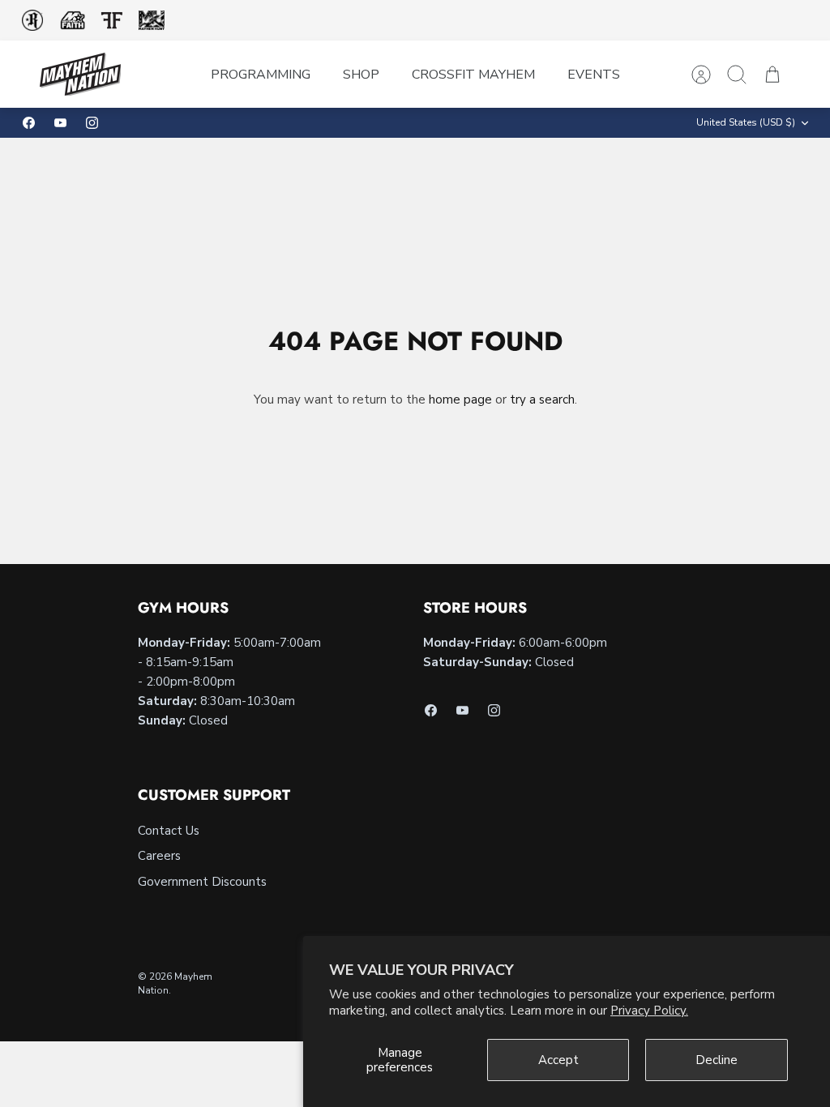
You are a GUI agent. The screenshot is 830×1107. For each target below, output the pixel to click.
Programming (260, 74)
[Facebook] (29, 123)
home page (460, 399)
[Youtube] (60, 123)
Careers (159, 856)
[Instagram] (92, 123)
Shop (361, 74)
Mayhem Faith (73, 20)
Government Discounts (202, 882)
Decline (716, 1060)
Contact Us (168, 831)
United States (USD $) (745, 122)
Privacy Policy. (649, 1010)
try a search (542, 399)
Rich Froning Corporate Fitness (32, 20)
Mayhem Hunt (151, 20)
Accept (558, 1060)
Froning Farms (111, 20)
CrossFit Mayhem (473, 74)
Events (593, 74)
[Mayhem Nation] (80, 74)
